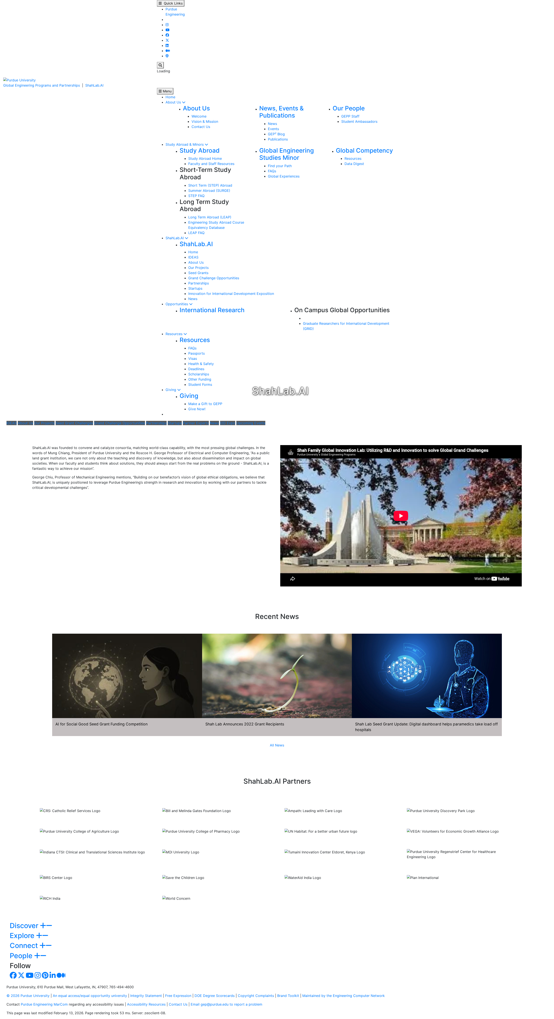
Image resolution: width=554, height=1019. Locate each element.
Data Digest (354, 163)
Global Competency (364, 150)
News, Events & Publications (281, 112)
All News (277, 745)
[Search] (160, 65)
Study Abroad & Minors (185, 144)
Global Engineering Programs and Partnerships (41, 85)
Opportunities (177, 304)
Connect (25, 945)
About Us (174, 102)
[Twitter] (167, 40)
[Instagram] (167, 25)
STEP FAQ (196, 196)
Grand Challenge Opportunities (213, 278)
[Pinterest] (45, 976)
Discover (25, 925)
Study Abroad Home (205, 158)
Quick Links (172, 3)
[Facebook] (167, 35)
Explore (23, 935)
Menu (167, 91)
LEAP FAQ (196, 233)
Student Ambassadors (359, 121)
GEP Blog (276, 134)
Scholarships (198, 374)
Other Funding (199, 379)
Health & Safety (201, 364)
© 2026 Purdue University (28, 995)
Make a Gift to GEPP (205, 404)
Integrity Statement (146, 995)
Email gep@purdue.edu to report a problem (226, 1004)
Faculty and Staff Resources (211, 163)
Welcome (199, 116)
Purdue (171, 9)
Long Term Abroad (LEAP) (209, 217)
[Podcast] (167, 56)
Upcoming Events (250, 423)
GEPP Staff (350, 116)
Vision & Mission (205, 121)
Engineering (175, 14)
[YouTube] (167, 30)
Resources (353, 158)
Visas (192, 358)
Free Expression (178, 995)
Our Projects (198, 267)
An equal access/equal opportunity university (90, 995)
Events (273, 129)
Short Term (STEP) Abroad (210, 185)
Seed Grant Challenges (74, 423)
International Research (212, 310)
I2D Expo (227, 423)
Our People (349, 108)
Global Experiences (284, 176)
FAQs (272, 171)
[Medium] (168, 50)
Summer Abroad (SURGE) (209, 190)
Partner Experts (196, 423)
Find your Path (280, 166)
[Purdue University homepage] (19, 80)
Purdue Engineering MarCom (44, 1004)
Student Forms (200, 384)
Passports (196, 353)
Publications (278, 139)
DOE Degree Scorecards (215, 995)
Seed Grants (198, 273)
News (272, 123)
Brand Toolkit (288, 995)
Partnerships (198, 283)
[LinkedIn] (167, 45)
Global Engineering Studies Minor (286, 154)
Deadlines (196, 369)
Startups (195, 288)
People (22, 955)
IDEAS (193, 257)
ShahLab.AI (94, 85)
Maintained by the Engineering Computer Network (343, 995)
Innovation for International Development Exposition (231, 293)
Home (170, 97)
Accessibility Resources (146, 1004)
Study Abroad (200, 150)
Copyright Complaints (256, 995)
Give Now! (196, 409)
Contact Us (201, 126)
